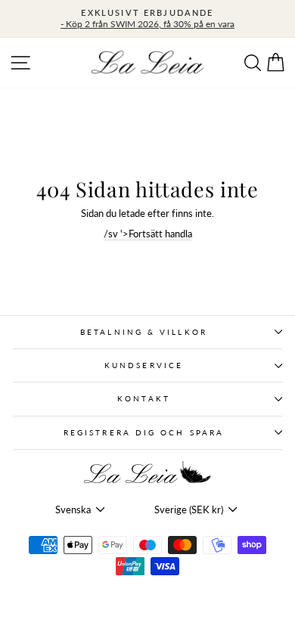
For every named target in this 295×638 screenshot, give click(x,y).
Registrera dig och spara (144, 432)
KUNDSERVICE (143, 365)
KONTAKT (143, 398)
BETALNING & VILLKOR (143, 331)
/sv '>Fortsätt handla (148, 234)
